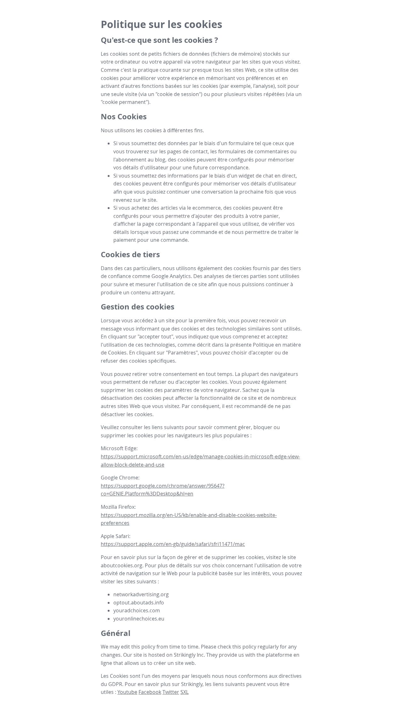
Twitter (170, 691)
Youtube (127, 691)
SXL (184, 691)
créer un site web (174, 663)
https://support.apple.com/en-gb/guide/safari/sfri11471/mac (173, 544)
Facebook (150, 691)
